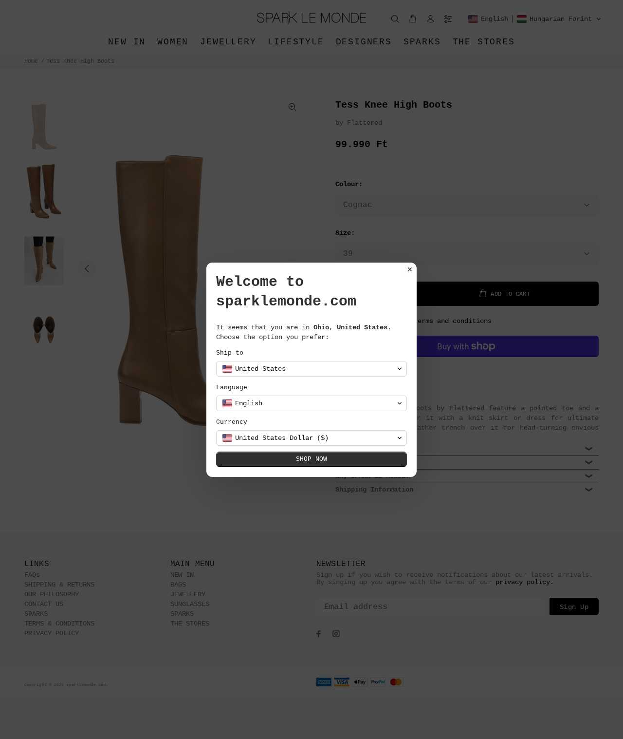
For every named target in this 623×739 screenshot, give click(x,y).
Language (231, 387)
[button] (311, 369)
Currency (231, 422)
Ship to (229, 353)
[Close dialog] (410, 269)
